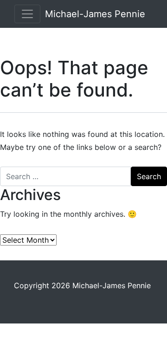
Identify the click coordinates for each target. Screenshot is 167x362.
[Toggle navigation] (27, 14)
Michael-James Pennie (95, 13)
